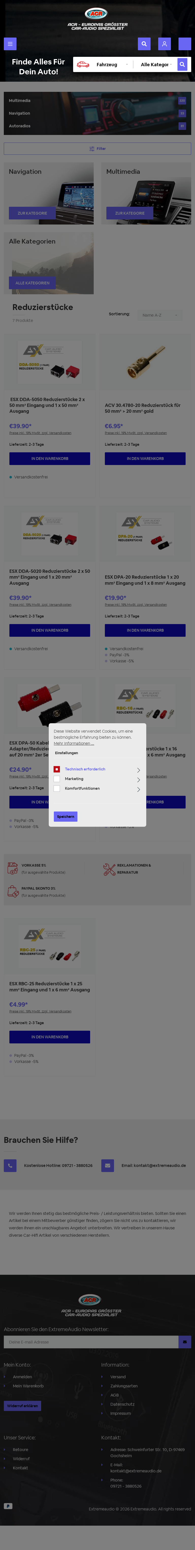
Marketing (74, 778)
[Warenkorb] (184, 44)
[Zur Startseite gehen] (97, 18)
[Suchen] (144, 44)
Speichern (65, 816)
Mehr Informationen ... (74, 743)
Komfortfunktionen (82, 788)
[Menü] (10, 44)
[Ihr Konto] (164, 44)
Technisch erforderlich (85, 769)
